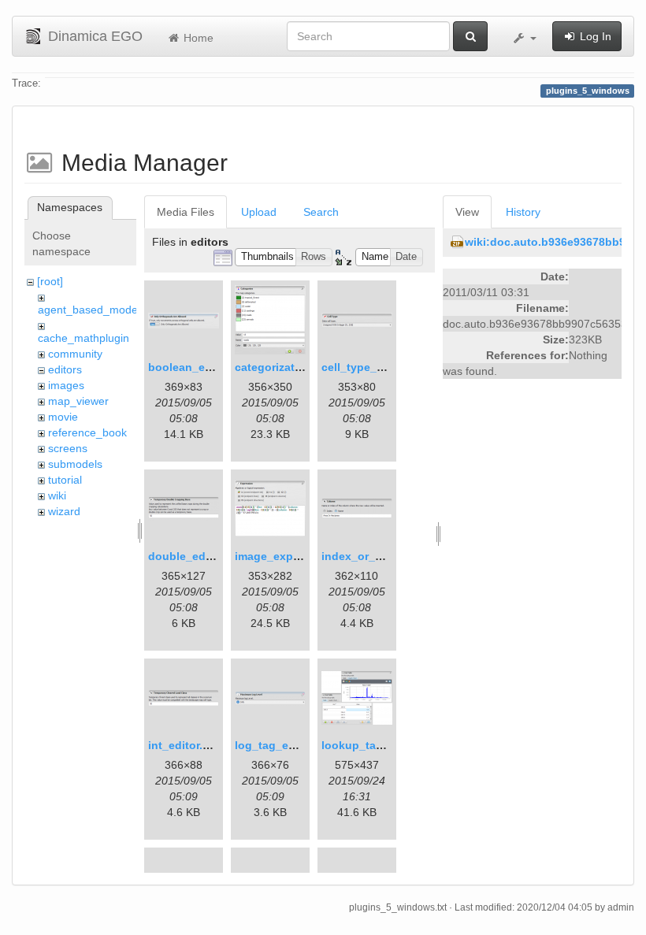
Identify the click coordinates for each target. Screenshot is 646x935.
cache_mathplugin (83, 338)
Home (196, 38)
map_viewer (78, 401)
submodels (75, 464)
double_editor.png (197, 556)
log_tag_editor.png (286, 745)
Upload (259, 212)
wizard (64, 511)
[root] (50, 281)
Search (321, 212)
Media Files (185, 212)
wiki (57, 495)
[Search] (470, 36)
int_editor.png (186, 745)
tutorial (65, 479)
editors (65, 369)
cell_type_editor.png (376, 367)
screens (67, 448)
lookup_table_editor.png (387, 745)
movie (63, 416)
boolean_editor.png (201, 367)
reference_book (87, 432)
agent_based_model (89, 309)
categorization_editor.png (304, 367)
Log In (594, 36)
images (66, 385)
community (75, 353)
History (523, 212)
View (467, 212)
